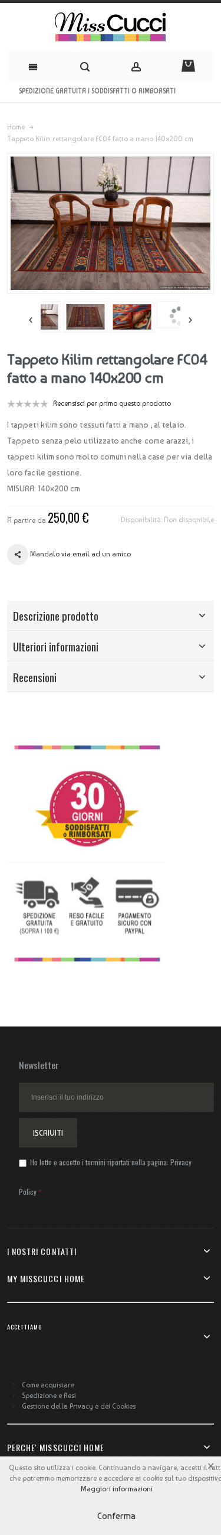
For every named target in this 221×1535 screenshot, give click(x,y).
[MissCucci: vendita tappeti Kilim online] (110, 27)
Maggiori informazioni (117, 1489)
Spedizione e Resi (49, 1395)
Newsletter (39, 1065)
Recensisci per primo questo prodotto (112, 403)
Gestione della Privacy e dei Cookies (79, 1406)
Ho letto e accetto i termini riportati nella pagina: (105, 1177)
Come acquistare (48, 1385)
